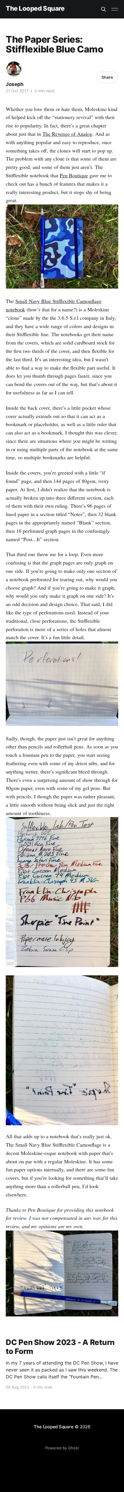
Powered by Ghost (62, 1448)
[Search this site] (103, 9)
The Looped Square (35, 8)
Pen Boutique (74, 175)
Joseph (15, 84)
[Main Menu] (114, 9)
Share (107, 77)
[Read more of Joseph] (14, 69)
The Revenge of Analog (67, 133)
